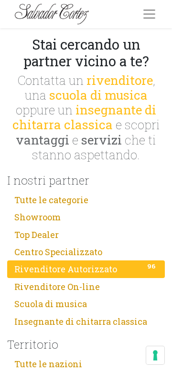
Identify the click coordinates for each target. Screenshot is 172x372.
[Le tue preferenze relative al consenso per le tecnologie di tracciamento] (155, 355)
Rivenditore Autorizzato (84, 268)
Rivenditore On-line (84, 285)
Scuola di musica (84, 303)
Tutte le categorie (84, 199)
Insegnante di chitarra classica (84, 320)
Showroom (84, 216)
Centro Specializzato (84, 251)
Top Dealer (84, 233)
